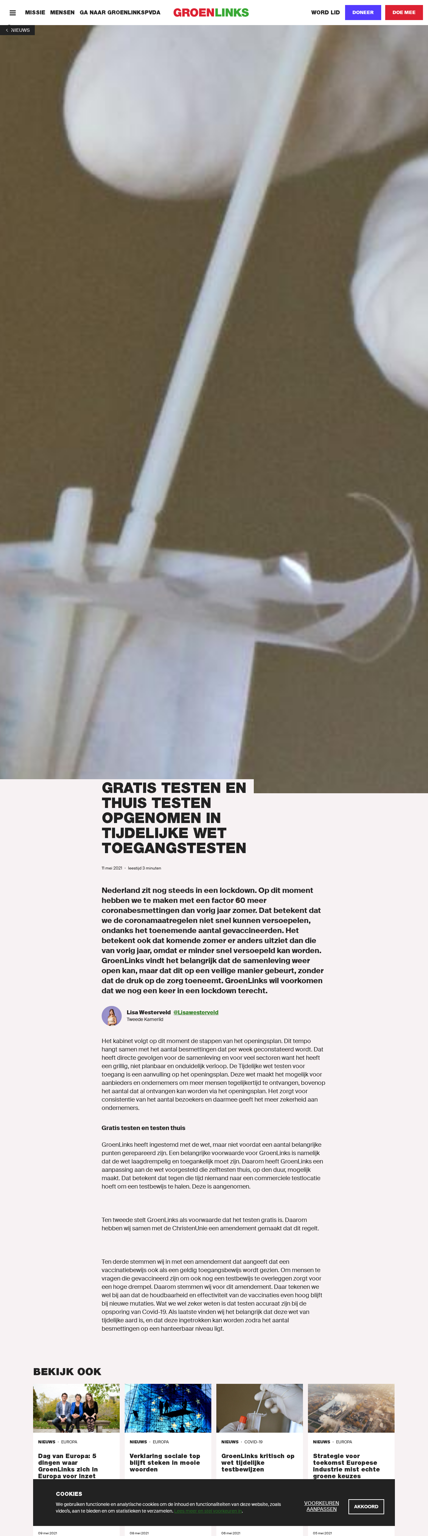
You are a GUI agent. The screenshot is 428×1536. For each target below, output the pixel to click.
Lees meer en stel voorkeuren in (208, 1511)
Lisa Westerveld (149, 1012)
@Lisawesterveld (196, 1012)
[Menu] (12, 12)
